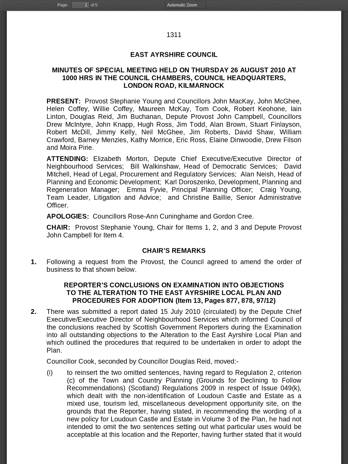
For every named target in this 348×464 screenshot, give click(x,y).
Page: (62, 5)
